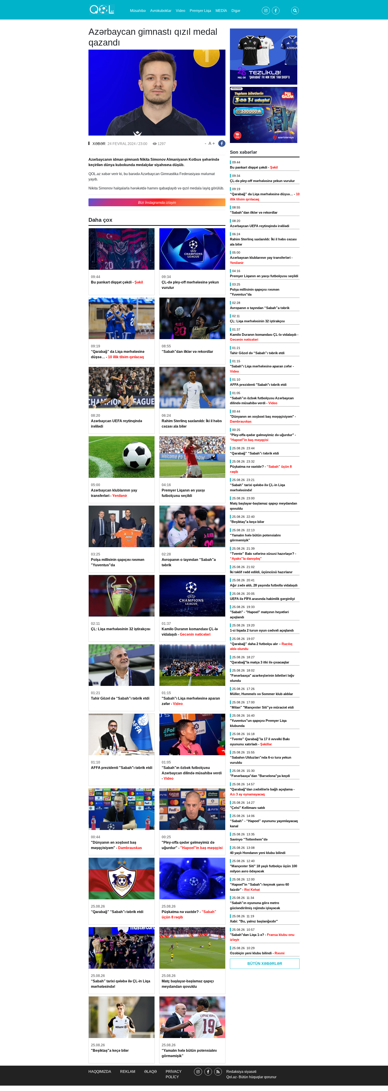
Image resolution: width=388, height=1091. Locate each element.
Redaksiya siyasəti (241, 1071)
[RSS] (218, 1075)
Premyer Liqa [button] (200, 11)
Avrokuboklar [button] (160, 11)
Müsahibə (138, 11)
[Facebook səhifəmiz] (208, 1075)
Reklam (127, 1071)
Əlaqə (150, 1071)
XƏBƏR (99, 144)
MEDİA (221, 11)
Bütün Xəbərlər (264, 964)
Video (180, 11)
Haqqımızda (99, 1071)
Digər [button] (235, 11)
